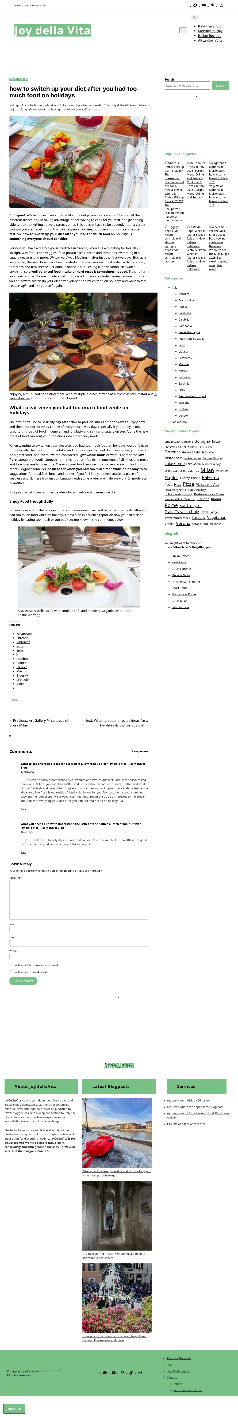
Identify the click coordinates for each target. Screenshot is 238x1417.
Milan (207, 470)
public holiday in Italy (179, 494)
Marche (184, 364)
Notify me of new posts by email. (30, 971)
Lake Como (175, 463)
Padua (195, 478)
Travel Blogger (209, 512)
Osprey (185, 478)
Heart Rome (179, 588)
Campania (185, 326)
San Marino (179, 422)
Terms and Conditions (188, 1390)
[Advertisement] (197, 122)
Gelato (186, 452)
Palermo (210, 477)
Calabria (184, 319)
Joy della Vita (52, 30)
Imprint (178, 1384)
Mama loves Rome (184, 594)
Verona (183, 523)
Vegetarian (216, 517)
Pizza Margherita (175, 490)
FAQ (169, 1365)
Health (23, 79)
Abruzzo (184, 294)
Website (13, 950)
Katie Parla (179, 562)
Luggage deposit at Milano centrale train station (173, 253)
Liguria (183, 351)
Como (192, 446)
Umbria (184, 409)
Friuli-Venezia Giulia (191, 339)
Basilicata (185, 313)
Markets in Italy (211, 464)
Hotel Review (203, 452)
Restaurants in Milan (209, 494)
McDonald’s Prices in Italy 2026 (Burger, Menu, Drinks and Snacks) (196, 189)
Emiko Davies (180, 556)
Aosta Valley (186, 300)
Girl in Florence (181, 569)
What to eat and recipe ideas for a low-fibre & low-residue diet (71, 492)
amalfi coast (172, 442)
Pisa (177, 484)
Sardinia (184, 383)
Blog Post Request (179, 1371)
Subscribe (14, 1409)
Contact (172, 1377)
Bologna (202, 441)
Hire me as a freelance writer (186, 1124)
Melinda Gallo (181, 575)
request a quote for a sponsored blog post (195, 1107)
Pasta (168, 484)
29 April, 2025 (27, 771)
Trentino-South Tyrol (192, 396)
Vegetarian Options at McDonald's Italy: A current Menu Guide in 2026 (218, 195)
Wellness (215, 524)
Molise (183, 371)
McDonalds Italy (189, 471)
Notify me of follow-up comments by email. (36, 965)
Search (220, 85)
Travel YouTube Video (177, 518)
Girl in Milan (179, 601)
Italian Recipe (212, 458)
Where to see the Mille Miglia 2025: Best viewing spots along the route (219, 259)
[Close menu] (194, 17)
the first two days (118, 257)
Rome (171, 505)
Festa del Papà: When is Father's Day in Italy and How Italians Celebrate (196, 259)
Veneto (183, 415)
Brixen (217, 441)
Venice (169, 524)
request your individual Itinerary (188, 1100)
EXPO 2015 (205, 447)
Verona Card (200, 524)
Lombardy (185, 358)
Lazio (182, 345)
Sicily (182, 390)
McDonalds (171, 471)
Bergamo (187, 441)
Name (12, 923)
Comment (15, 877)
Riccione (203, 499)
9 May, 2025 (27, 831)
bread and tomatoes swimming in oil (114, 253)
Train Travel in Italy (182, 511)
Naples (171, 477)
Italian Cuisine (192, 458)
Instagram (174, 457)
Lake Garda (193, 464)
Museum (222, 471)
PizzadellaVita (207, 484)
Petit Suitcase (180, 607)
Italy (174, 287)
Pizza (188, 484)
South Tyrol (190, 505)
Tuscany (184, 403)
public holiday (197, 490)
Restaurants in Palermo (180, 499)
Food (12, 79)
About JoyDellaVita (179, 1358)
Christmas (171, 447)
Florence (173, 452)
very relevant (118, 464)
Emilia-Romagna (189, 332)
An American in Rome (186, 582)
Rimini (216, 499)
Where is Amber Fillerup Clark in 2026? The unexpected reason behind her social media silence (174, 207)
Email (12, 937)
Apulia (183, 307)
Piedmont (185, 377)
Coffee (182, 447)
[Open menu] (182, 30)
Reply (23, 809)
